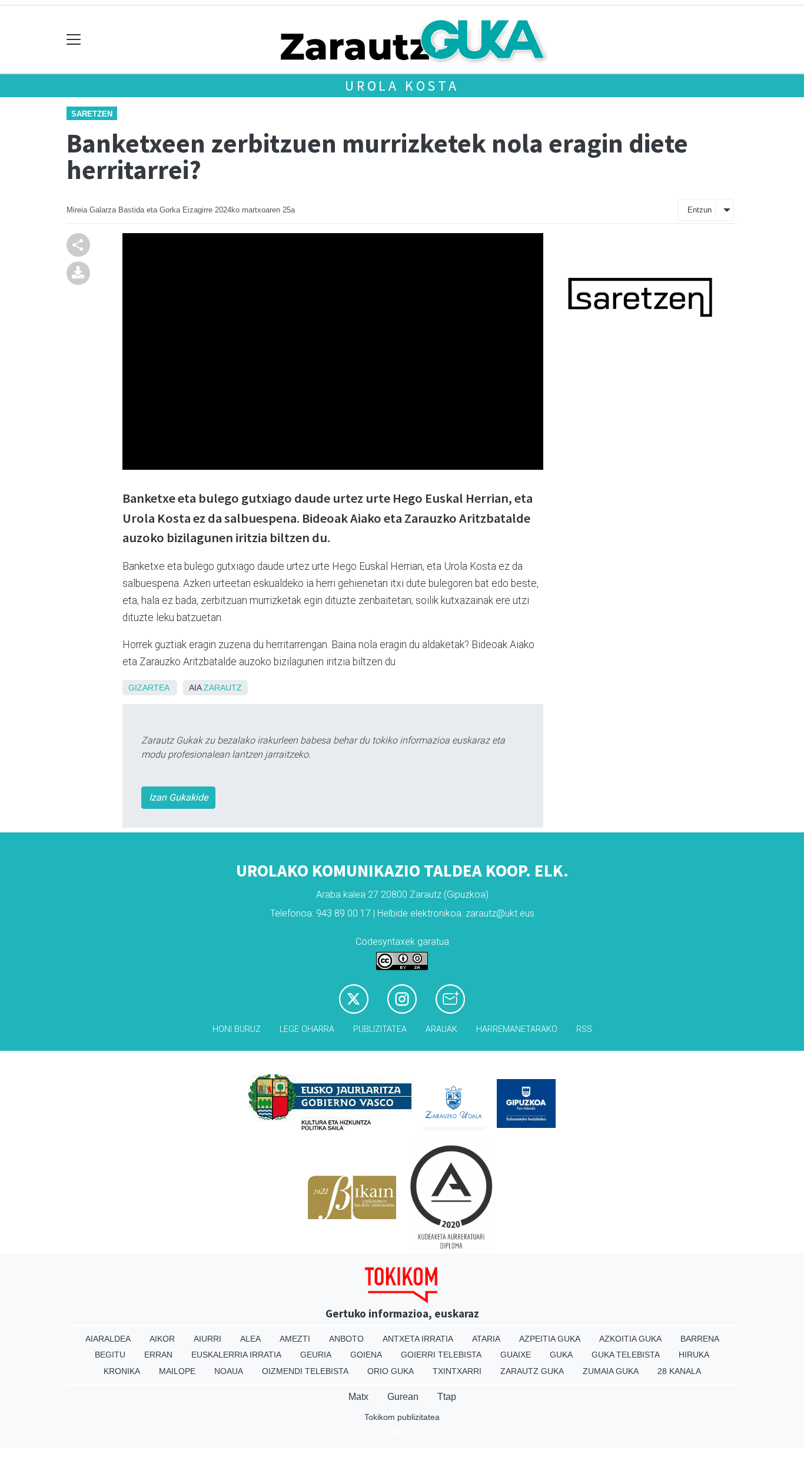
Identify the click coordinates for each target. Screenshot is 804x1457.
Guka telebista (626, 1354)
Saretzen (91, 113)
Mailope (177, 1371)
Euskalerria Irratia (236, 1354)
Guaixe (515, 1354)
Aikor (162, 1338)
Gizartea (148, 687)
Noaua (228, 1371)
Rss (584, 1029)
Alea (250, 1338)
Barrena (699, 1338)
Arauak (441, 1029)
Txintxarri (457, 1371)
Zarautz (223, 687)
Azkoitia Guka (630, 1338)
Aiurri (207, 1338)
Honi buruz (236, 1029)
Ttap (446, 1397)
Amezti (295, 1338)
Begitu (110, 1354)
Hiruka (694, 1354)
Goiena (366, 1354)
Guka (561, 1354)
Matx (358, 1397)
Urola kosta (402, 86)
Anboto (346, 1338)
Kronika (122, 1371)
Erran (158, 1354)
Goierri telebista (441, 1354)
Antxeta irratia (418, 1338)
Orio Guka (390, 1371)
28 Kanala (679, 1371)
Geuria (315, 1354)
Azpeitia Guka (549, 1338)
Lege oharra (307, 1029)
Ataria (486, 1338)
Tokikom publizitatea (402, 1417)
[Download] (78, 272)
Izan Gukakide (178, 797)
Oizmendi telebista (305, 1371)
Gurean (402, 1397)
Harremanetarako (516, 1029)
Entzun (699, 209)
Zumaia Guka (611, 1371)
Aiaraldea (108, 1338)
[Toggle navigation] (74, 39)
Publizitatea (380, 1029)
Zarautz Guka (532, 1371)
